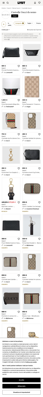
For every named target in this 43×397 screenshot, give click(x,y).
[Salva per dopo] (19, 66)
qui (9, 39)
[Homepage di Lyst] (21, 3)
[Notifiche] (35, 3)
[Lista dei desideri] (39, 3)
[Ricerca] (7, 3)
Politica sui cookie (31, 362)
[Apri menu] (4, 3)
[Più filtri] (4, 24)
